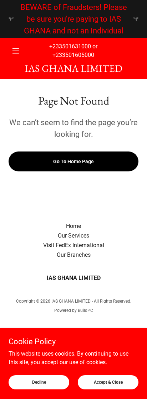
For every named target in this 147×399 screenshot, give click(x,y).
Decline (39, 381)
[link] (73, 68)
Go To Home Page (73, 161)
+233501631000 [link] (70, 46)
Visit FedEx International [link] (73, 245)
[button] (18, 51)
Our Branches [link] (74, 254)
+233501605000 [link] (73, 55)
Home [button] (73, 226)
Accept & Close (108, 381)
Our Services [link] (73, 235)
